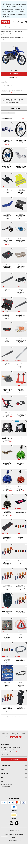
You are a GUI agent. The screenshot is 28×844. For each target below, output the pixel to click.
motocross (21, 438)
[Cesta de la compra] (26, 22)
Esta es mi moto (14, 73)
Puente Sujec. (21, 537)
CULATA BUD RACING (20, 240)
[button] (25, 27)
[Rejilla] (23, 118)
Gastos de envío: (4, 836)
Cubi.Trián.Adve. (20, 636)
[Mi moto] (18, 22)
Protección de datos (5, 786)
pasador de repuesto (7, 290)
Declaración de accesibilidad (7, 789)
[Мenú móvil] (2, 27)
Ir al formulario (18, 102)
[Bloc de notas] (22, 22)
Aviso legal (3, 781)
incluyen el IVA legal (16, 834)
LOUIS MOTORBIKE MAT (21, 512)
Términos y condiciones (6, 784)
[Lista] (25, 119)
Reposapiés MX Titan (7, 463)
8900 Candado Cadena (21, 660)
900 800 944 (15, 737)
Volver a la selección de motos (9, 34)
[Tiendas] (14, 22)
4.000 (7, 340)
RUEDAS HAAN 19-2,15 (7, 166)
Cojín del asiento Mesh (7, 190)
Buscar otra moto (13, 77)
